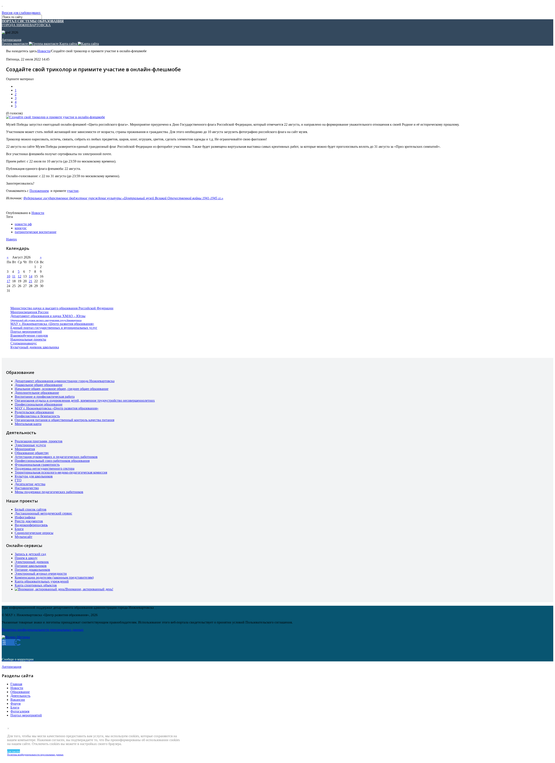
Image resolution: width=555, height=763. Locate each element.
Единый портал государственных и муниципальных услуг (53, 328)
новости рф (23, 224)
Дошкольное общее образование (38, 385)
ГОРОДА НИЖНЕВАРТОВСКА (33, 23)
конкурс (21, 228)
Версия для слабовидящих (21, 13)
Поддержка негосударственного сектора (44, 468)
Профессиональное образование (38, 404)
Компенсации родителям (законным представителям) (54, 577)
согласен (13, 751)
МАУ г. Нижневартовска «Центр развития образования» (52, 324)
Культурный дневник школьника (34, 347)
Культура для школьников (34, 476)
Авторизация (11, 40)
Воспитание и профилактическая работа (45, 396)
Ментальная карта (28, 424)
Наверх (11, 239)
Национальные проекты (28, 339)
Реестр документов (29, 521)
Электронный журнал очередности (41, 573)
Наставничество (27, 488)
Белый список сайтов (30, 509)
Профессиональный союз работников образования (52, 461)
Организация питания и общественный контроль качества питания (64, 420)
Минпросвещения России (29, 312)
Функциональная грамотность (37, 464)
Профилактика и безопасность (37, 416)
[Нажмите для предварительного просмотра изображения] (55, 117)
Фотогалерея (19, 711)
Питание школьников (31, 566)
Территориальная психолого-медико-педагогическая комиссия (61, 472)
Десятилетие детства (30, 484)
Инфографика (25, 517)
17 (8, 281)
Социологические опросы (34, 533)
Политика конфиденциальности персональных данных (35, 754)
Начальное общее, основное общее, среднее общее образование (61, 389)
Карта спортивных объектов (36, 585)
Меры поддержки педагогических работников (49, 492)
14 (30, 276)
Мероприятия (25, 449)
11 (13, 276)
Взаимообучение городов (29, 335)
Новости (44, 51)
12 (19, 276)
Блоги (19, 529)
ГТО (18, 480)
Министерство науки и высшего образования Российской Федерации (61, 308)
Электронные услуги (30, 445)
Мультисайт (23, 537)
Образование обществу (32, 453)
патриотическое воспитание (35, 232)
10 (8, 276)
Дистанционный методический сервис (43, 513)
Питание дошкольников (32, 569)
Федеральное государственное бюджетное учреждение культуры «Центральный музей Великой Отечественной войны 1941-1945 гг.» (123, 198)
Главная (16, 684)
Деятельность (20, 696)
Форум (15, 703)
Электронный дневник (32, 562)
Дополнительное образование (37, 392)
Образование (20, 692)
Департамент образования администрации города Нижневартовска (64, 381)
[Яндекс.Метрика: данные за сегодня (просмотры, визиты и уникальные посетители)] (16, 637)
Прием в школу (26, 558)
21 (30, 281)
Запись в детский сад (30, 554)
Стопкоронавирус (23, 343)
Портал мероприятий (26, 331)
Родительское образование (34, 412)
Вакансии (17, 699)
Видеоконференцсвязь (31, 525)
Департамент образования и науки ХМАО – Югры (47, 316)
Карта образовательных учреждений (42, 581)
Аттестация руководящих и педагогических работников (56, 457)
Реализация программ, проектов (38, 441)
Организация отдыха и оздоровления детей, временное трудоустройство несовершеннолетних (85, 400)
